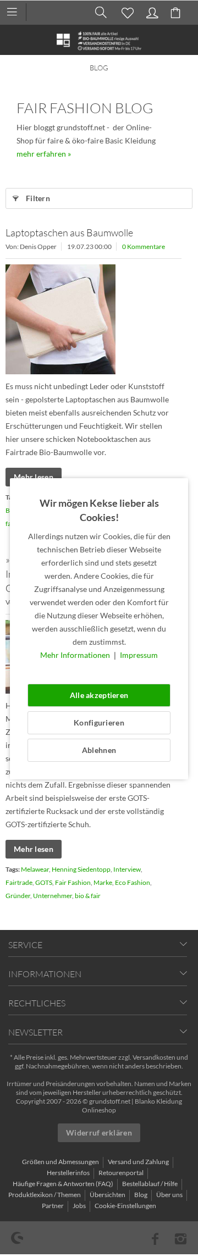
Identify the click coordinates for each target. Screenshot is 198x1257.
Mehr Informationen (76, 655)
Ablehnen (99, 750)
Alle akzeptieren (99, 695)
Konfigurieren (99, 722)
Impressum (139, 655)
